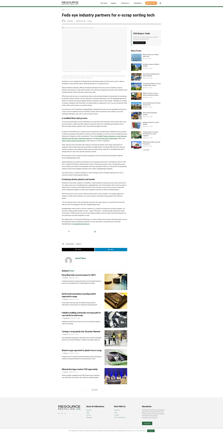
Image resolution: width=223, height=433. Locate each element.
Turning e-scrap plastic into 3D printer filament (81, 331)
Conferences (125, 3)
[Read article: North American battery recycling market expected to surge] (116, 301)
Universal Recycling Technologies (106, 138)
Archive (88, 415)
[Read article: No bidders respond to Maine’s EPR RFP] (136, 67)
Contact (116, 415)
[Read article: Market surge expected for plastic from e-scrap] (116, 357)
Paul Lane (65, 277)
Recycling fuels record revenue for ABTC (79, 275)
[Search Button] (160, 3)
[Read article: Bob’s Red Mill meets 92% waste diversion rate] (136, 106)
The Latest (103, 3)
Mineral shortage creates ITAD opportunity (80, 369)
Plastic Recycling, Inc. (85, 138)
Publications (138, 3)
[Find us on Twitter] (65, 413)
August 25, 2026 (148, 116)
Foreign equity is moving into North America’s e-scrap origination (150, 133)
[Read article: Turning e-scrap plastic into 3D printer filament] (116, 338)
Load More (94, 389)
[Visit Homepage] (70, 3)
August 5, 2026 (74, 372)
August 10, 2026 (74, 353)
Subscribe (151, 3)
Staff (87, 412)
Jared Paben (70, 21)
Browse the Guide (139, 42)
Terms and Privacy (119, 417)
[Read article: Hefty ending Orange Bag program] (136, 115)
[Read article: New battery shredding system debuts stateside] (136, 77)
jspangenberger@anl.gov (81, 224)
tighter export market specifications (74, 141)
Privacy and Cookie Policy (139, 430)
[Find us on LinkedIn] (59, 413)
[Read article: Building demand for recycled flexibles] (136, 125)
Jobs (115, 412)
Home (63, 9)
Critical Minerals (70, 243)
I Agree (151, 430)
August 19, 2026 (74, 299)
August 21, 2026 (148, 146)
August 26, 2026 (148, 97)
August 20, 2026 (74, 277)
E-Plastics (78, 243)
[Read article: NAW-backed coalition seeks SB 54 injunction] (136, 145)
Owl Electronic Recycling (70, 138)
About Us (89, 410)
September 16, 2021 (81, 21)
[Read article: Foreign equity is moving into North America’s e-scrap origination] (136, 135)
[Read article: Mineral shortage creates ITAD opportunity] (116, 376)
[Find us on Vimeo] (62, 413)
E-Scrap (67, 9)
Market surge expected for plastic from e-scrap (82, 350)
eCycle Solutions (121, 136)
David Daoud (66, 318)
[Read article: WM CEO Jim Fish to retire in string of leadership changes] (136, 96)
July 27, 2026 (147, 58)
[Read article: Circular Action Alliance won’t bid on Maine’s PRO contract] (136, 86)
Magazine (89, 417)
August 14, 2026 (75, 318)
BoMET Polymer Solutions (106, 136)
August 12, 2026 (74, 334)
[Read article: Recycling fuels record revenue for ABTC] (116, 282)
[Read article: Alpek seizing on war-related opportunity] (136, 57)
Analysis (113, 3)
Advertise (117, 410)
